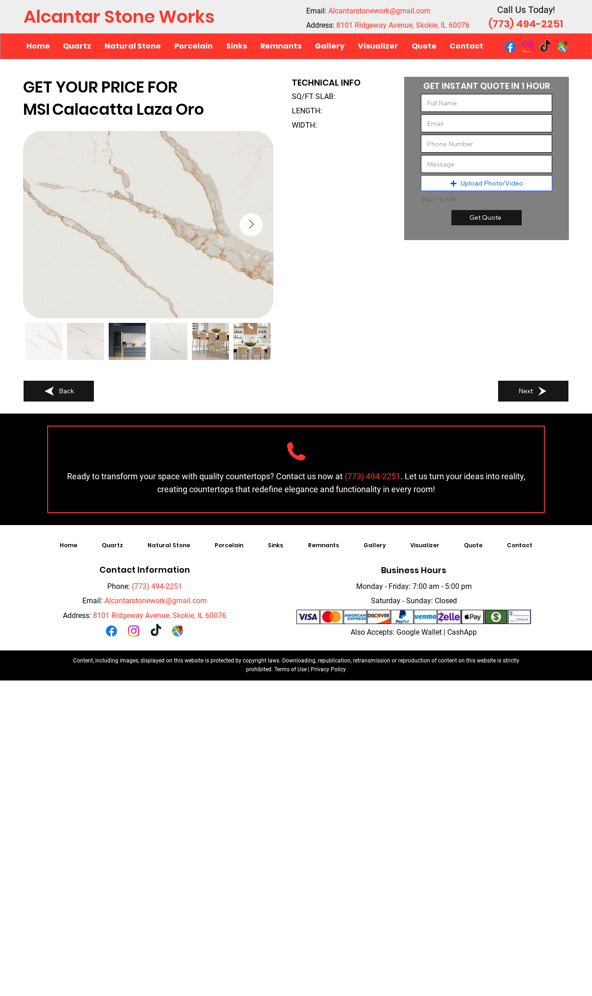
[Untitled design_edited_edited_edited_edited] (562, 46)
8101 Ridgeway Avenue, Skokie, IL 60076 (402, 25)
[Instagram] (527, 46)
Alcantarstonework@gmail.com (379, 10)
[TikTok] (545, 46)
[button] (133, 46)
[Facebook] (510, 46)
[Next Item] (251, 224)
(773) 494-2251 (525, 24)
